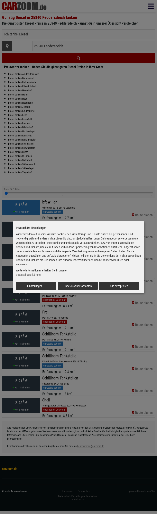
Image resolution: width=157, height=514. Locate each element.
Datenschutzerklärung (28, 274)
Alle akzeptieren (119, 286)
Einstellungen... (36, 286)
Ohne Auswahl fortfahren (78, 286)
